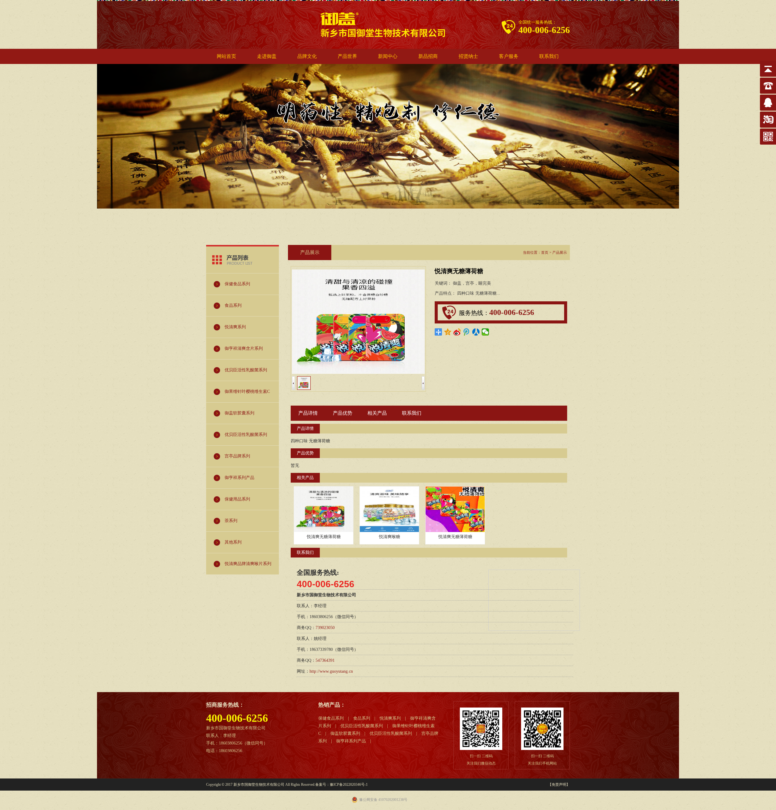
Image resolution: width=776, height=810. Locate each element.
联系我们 (549, 56)
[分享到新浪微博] (457, 332)
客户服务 (508, 56)
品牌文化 (307, 56)
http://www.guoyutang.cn (331, 671)
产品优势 (342, 413)
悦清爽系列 (390, 718)
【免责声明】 (559, 784)
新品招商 (428, 56)
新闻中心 (387, 56)
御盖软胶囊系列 (345, 733)
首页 (544, 252)
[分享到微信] (485, 332)
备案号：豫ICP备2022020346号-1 (341, 784)
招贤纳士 (468, 56)
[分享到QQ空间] (448, 332)
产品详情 (308, 413)
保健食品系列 (331, 718)
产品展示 (559, 252)
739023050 (325, 627)
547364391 (325, 660)
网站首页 (226, 56)
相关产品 (377, 413)
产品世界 (347, 56)
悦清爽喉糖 (389, 536)
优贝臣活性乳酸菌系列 (361, 726)
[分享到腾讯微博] (466, 332)
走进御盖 (266, 56)
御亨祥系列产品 (351, 741)
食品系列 (361, 718)
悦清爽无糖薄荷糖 (324, 536)
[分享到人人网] (476, 332)
